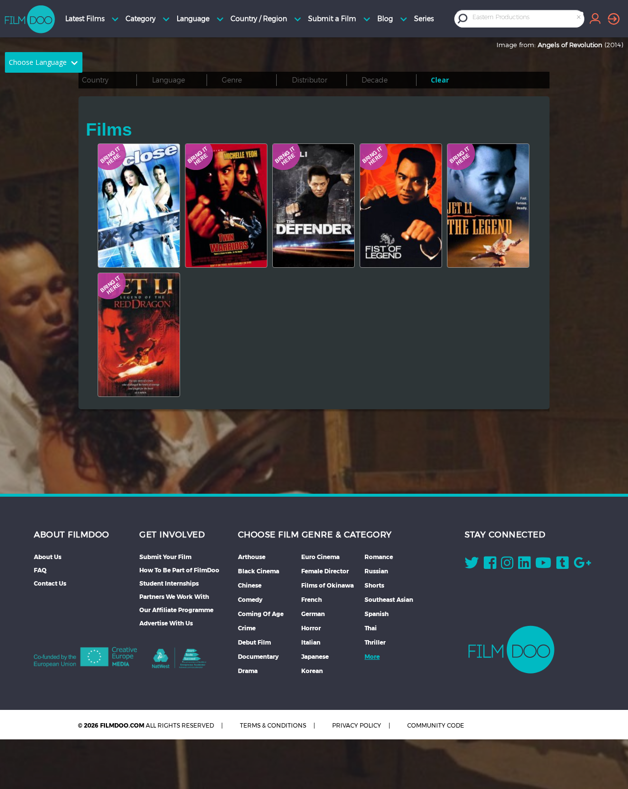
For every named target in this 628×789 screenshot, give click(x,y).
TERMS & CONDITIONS (273, 725)
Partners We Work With (174, 596)
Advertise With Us (166, 623)
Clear (440, 80)
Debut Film (254, 642)
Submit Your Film (165, 557)
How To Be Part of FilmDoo (179, 570)
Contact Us (50, 583)
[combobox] (527, 18)
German (313, 614)
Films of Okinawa (327, 585)
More (372, 656)
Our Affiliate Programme (176, 610)
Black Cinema (258, 571)
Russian (376, 571)
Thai (371, 628)
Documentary (258, 656)
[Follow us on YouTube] (543, 565)
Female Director (325, 571)
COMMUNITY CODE (435, 725)
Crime (247, 628)
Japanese (315, 656)
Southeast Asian (389, 599)
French (311, 599)
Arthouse (251, 557)
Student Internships (169, 583)
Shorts (374, 585)
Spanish (377, 614)
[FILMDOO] (511, 649)
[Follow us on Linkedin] (524, 565)
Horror (311, 628)
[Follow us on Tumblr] (562, 565)
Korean (312, 671)
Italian (310, 642)
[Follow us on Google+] (582, 565)
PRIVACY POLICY (356, 725)
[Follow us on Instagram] (507, 565)
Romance (379, 557)
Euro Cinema (320, 557)
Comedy (250, 599)
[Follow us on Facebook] (490, 565)
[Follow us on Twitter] (472, 565)
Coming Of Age (261, 614)
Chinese (250, 585)
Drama (248, 671)
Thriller (375, 642)
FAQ (40, 570)
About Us (47, 557)
